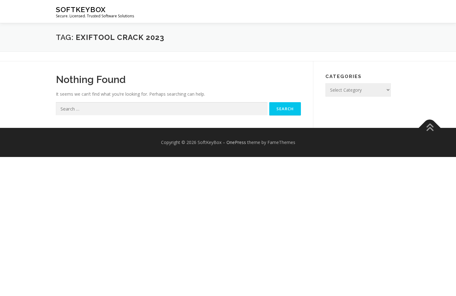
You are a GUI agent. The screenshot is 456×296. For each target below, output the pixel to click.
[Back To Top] (430, 128)
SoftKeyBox (81, 9)
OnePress (236, 142)
